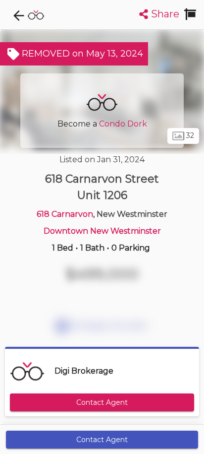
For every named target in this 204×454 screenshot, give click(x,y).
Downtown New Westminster (102, 231)
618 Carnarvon (65, 214)
